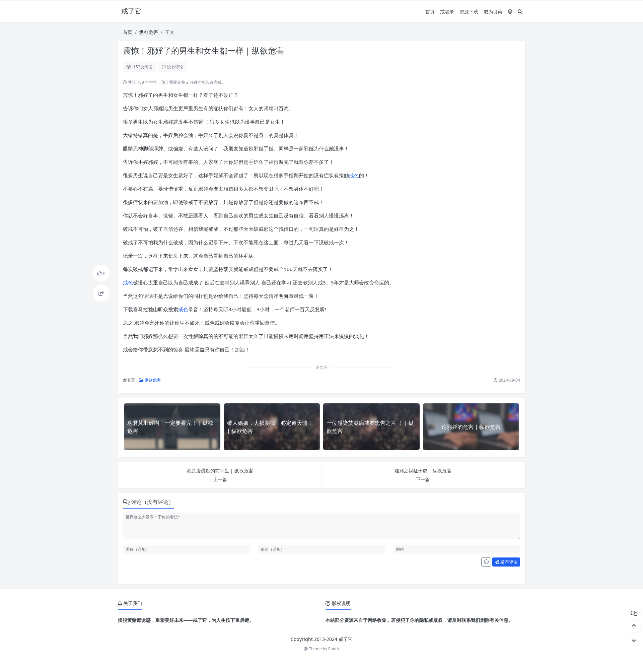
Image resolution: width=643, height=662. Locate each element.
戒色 (354, 175)
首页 (430, 11)
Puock (333, 649)
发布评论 (508, 562)
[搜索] (520, 11)
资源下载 (468, 11)
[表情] (486, 562)
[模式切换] (510, 11)
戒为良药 (493, 11)
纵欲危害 (148, 32)
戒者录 (447, 11)
